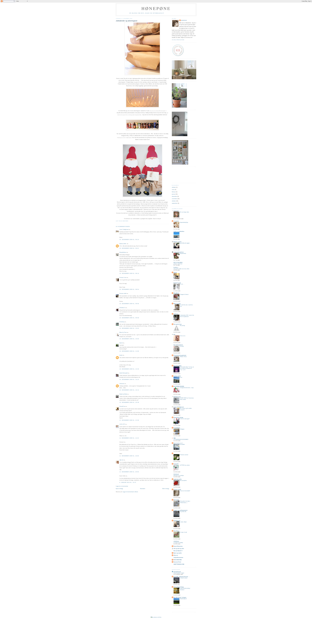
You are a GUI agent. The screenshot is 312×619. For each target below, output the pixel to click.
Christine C (122, 307)
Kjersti (121, 342)
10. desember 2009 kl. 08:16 (129, 273)
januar (173, 194)
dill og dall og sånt (179, 548)
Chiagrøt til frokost (184, 294)
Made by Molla (123, 394)
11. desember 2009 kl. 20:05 (129, 471)
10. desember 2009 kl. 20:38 (129, 402)
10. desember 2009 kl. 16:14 (129, 390)
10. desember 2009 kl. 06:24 (129, 239)
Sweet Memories (178, 546)
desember (174, 196)
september (174, 203)
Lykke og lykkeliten (179, 231)
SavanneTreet (177, 562)
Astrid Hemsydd (123, 373)
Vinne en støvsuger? (185, 418)
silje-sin (121, 460)
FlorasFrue (122, 406)
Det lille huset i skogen (180, 597)
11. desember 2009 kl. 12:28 (129, 420)
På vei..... (182, 284)
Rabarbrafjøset (183, 598)
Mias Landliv (177, 303)
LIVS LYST (122, 424)
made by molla (178, 479)
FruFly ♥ (176, 267)
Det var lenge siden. (184, 212)
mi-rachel (176, 221)
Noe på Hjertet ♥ (178, 550)
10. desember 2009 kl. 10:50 (129, 338)
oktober (174, 187)
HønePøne (184, 20)
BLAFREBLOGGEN (179, 386)
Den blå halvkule (178, 345)
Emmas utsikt (122, 293)
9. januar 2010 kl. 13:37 (127, 482)
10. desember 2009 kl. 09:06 (129, 303)
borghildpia (177, 427)
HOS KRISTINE (178, 559)
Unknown (121, 383)
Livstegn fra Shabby (178, 542)
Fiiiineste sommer (184, 454)
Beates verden (178, 241)
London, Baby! (183, 522)
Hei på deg (182, 325)
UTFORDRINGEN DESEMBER (181, 439)
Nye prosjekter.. (183, 480)
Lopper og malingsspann (181, 510)
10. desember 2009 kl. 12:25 (129, 369)
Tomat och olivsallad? (185, 490)
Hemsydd (176, 499)
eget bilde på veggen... (185, 243)
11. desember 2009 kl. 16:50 (129, 455)
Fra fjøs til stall (183, 532)
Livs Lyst (176, 210)
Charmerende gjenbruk (180, 355)
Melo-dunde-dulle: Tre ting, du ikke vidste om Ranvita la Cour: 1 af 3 (187, 368)
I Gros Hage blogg (179, 587)
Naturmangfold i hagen (179, 573)
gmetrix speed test (178, 263)
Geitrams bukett (183, 578)
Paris (181, 377)
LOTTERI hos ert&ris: (185, 465)
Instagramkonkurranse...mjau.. (187, 387)
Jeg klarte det (183, 511)
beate (120, 355)
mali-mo (176, 314)
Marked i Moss (183, 356)
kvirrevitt (176, 463)
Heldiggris (182, 429)
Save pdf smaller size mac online (181, 268)
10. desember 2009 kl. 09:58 (129, 317)
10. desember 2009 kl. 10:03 (129, 328)
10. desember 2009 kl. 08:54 (129, 289)
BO (174, 334)
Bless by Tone (123, 332)
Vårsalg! (182, 346)
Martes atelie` (123, 243)
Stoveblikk (182, 444)
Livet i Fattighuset (124, 229)
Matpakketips (183, 253)
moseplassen (177, 571)
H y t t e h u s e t (178, 443)
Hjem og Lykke (178, 553)
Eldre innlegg (165, 488)
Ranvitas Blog (177, 365)
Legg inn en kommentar (122, 486)
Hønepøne (156, 8)
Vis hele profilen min (178, 39)
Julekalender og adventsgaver (126, 21)
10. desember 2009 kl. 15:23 (129, 379)
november (174, 198)
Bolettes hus (177, 396)
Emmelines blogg (178, 417)
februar (174, 191)
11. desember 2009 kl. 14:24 (129, 438)
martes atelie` (177, 376)
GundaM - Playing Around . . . (182, 576)
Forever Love (123, 277)
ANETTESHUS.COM (179, 564)
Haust (175, 272)
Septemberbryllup (184, 222)
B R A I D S (182, 335)
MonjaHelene (122, 252)
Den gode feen (178, 324)
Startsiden (142, 488)
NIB (175, 438)
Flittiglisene (177, 520)
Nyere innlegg (119, 488)
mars (173, 189)
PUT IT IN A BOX (178, 262)
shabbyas (176, 541)
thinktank (176, 474)
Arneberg (121, 321)
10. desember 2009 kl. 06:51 (129, 248)
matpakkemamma (178, 557)
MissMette (176, 293)
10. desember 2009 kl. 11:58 (129, 351)
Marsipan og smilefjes (179, 475)
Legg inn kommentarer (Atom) (130, 491)
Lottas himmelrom (179, 252)
